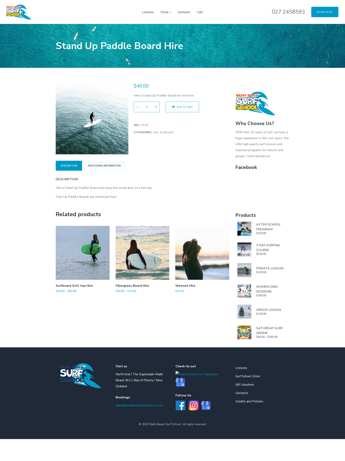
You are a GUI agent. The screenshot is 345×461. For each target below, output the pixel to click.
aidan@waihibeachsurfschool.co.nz (139, 405)
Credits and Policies (249, 401)
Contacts (241, 393)
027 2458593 (288, 11)
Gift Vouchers (244, 384)
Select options (71, 296)
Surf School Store (247, 376)
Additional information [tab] (104, 165)
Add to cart (185, 107)
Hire (155, 132)
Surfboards (167, 132)
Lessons (241, 368)
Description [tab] (69, 165)
